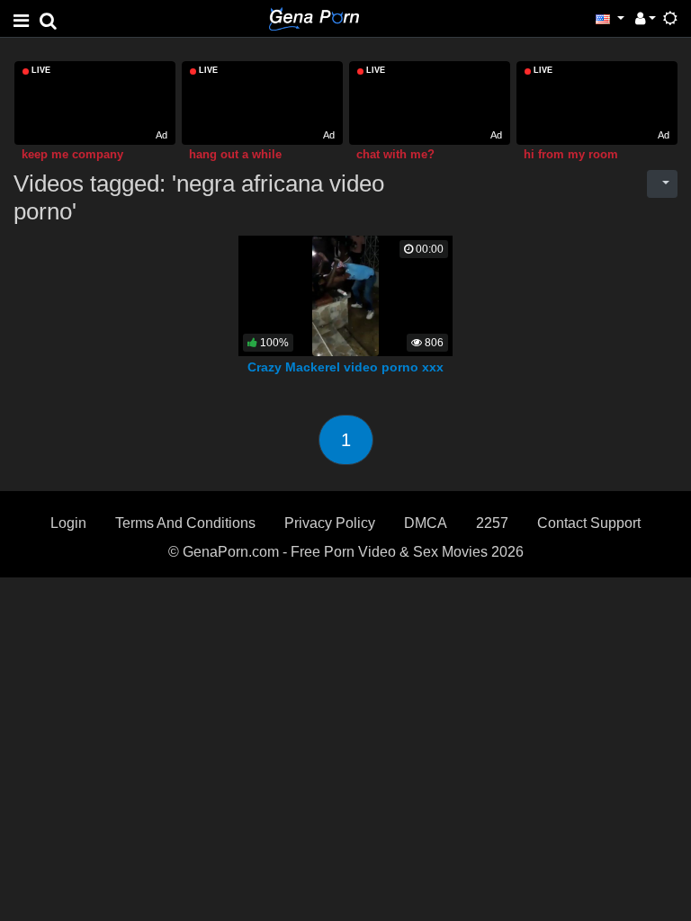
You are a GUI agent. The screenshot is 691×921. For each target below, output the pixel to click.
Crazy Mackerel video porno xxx (345, 367)
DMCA (425, 523)
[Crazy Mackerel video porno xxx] (345, 295)
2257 (492, 523)
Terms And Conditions (185, 523)
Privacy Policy (329, 523)
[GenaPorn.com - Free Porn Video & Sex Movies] (314, 17)
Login (68, 523)
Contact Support (589, 523)
